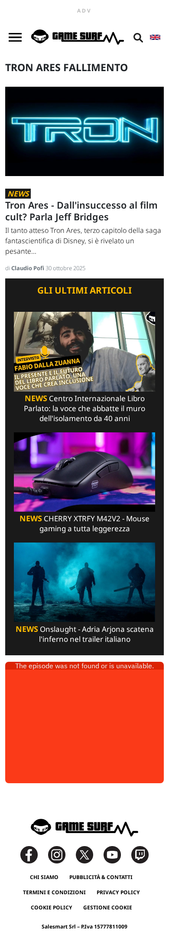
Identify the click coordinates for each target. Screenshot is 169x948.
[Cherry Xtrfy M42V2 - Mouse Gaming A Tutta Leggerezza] (84, 471)
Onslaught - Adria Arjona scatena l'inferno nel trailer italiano (85, 634)
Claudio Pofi (28, 268)
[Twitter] (89, 854)
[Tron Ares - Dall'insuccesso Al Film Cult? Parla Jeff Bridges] (84, 131)
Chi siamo (44, 877)
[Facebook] (33, 854)
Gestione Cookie (107, 907)
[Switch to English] (155, 37)
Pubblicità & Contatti (101, 877)
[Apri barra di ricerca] (138, 37)
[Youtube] (117, 854)
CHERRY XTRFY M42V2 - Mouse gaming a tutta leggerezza (85, 523)
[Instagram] (61, 854)
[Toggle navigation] (15, 37)
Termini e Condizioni (54, 892)
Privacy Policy (118, 892)
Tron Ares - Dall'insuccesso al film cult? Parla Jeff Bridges (81, 211)
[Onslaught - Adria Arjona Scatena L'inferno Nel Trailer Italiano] (84, 582)
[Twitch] (140, 854)
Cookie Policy (51, 907)
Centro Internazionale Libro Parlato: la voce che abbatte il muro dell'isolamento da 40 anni (84, 408)
